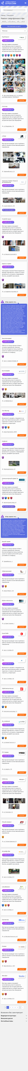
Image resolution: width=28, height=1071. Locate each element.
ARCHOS (23, 21)
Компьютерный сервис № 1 (10, 479)
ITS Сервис (5, 752)
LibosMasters (6, 887)
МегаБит (4, 975)
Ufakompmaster (7, 571)
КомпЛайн (5, 633)
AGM (18, 21)
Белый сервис (6, 541)
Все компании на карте (14, 26)
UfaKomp (5, 779)
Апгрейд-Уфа (6, 851)
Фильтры (4, 31)
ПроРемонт (5, 37)
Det (3, 660)
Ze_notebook (6, 721)
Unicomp (4, 106)
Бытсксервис (6, 371)
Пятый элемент (6, 822)
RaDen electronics (7, 600)
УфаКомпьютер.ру (7, 688)
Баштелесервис (7, 338)
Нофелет (4, 441)
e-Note (4, 136)
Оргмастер (5, 919)
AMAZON (4, 21)
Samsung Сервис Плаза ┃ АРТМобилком (10, 181)
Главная (3, 15)
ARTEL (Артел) (11, 21)
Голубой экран (6, 219)
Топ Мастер (5, 410)
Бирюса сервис (6, 263)
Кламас (4, 946)
